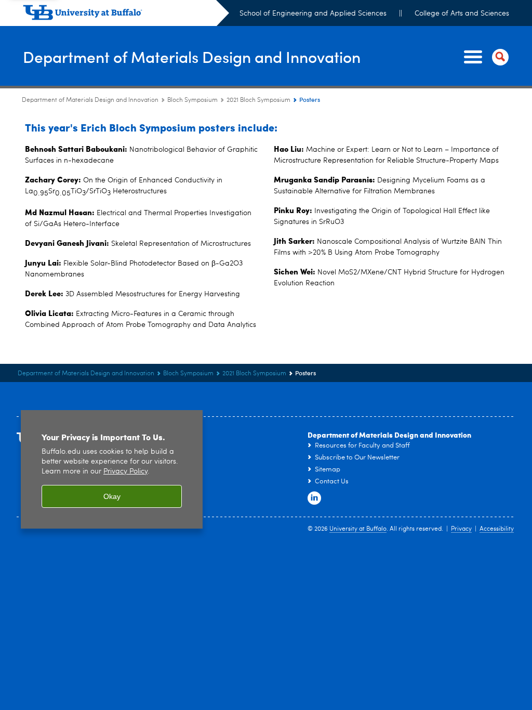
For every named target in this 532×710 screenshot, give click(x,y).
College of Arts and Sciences (462, 13)
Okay (112, 496)
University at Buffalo (358, 529)
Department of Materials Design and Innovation (192, 56)
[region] (112, 469)
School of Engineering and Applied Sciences (313, 13)
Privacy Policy (125, 472)
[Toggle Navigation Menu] (484, 57)
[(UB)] (126, 14)
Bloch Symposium (192, 100)
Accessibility (497, 529)
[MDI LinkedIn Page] (314, 498)
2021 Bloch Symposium (258, 100)
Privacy (461, 529)
